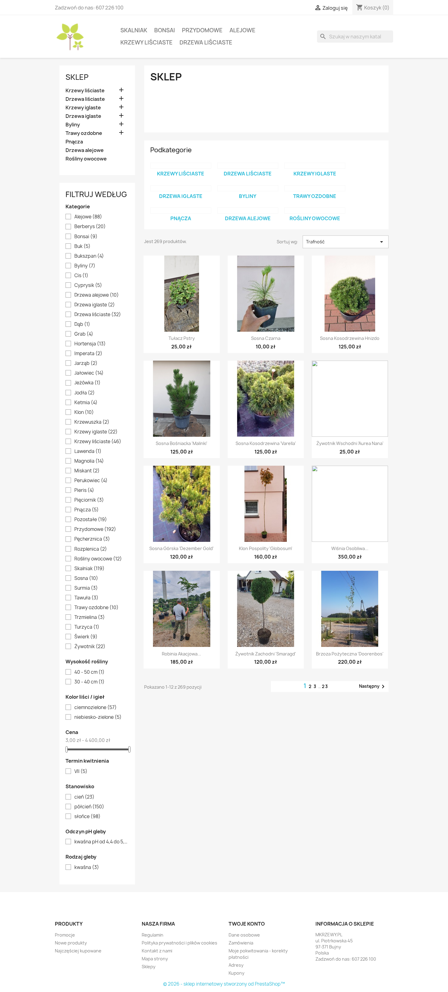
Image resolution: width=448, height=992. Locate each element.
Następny (373, 686)
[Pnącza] (180, 210)
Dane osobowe (244, 935)
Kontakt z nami (157, 951)
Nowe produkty (71, 943)
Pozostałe (90, 520)
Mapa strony (155, 959)
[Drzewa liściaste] (247, 166)
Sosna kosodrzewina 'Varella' (266, 443)
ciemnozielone (95, 707)
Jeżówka (87, 383)
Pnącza (74, 142)
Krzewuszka (91, 422)
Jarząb (86, 363)
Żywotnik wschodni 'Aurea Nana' (349, 443)
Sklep (77, 77)
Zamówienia (241, 943)
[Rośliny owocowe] (314, 210)
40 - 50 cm (89, 672)
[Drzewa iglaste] (180, 188)
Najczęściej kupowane (78, 951)
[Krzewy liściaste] (180, 166)
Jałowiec (89, 373)
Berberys (90, 227)
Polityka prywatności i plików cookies (179, 943)
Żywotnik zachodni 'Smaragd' (265, 654)
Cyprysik (88, 285)
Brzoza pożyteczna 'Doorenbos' (349, 654)
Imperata (88, 354)
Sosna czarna (265, 338)
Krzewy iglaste (83, 107)
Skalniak (133, 30)
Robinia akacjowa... (181, 654)
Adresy (236, 965)
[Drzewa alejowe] (247, 210)
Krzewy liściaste (146, 42)
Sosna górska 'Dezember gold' (181, 548)
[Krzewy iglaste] (314, 166)
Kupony (236, 973)
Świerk (86, 637)
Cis (81, 276)
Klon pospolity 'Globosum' (265, 548)
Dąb (82, 324)
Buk (82, 246)
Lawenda (87, 451)
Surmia (86, 588)
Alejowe (242, 30)
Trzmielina (89, 617)
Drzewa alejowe (85, 150)
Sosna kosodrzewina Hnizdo (349, 338)
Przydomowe (202, 30)
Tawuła (86, 598)
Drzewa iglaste (83, 116)
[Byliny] (247, 188)
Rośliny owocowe (86, 159)
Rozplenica (90, 549)
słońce (87, 817)
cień (84, 797)
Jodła (84, 393)
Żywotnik (89, 647)
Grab (83, 334)
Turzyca (86, 627)
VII (80, 771)
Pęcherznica (92, 539)
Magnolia (89, 461)
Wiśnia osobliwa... (349, 548)
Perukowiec (91, 481)
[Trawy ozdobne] (314, 188)
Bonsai (164, 30)
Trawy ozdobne (84, 133)
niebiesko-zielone (98, 717)
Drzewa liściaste (206, 42)
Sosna (86, 578)
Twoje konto (247, 923)
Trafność (345, 241)
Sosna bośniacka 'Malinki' (181, 443)
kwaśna (86, 867)
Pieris (84, 490)
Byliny (73, 125)
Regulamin (152, 935)
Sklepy (148, 966)
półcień (89, 807)
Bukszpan (89, 256)
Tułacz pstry (182, 338)
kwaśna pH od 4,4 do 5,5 (101, 842)
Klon (84, 412)
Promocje (65, 935)
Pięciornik (89, 500)
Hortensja (90, 344)
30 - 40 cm (89, 682)
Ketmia (86, 403)
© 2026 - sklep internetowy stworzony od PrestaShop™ (224, 984)
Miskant (87, 471)
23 (325, 686)
